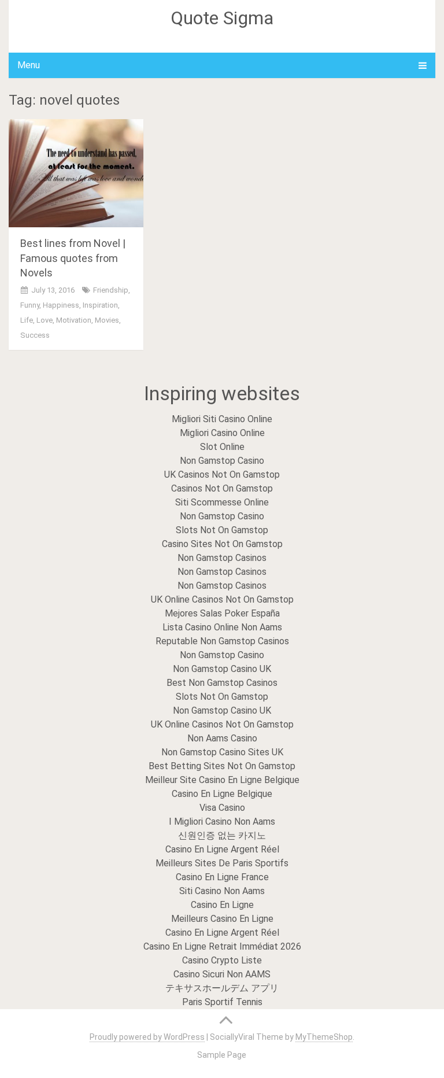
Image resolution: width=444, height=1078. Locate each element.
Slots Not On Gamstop (222, 530)
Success (35, 335)
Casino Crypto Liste (222, 960)
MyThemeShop (324, 1037)
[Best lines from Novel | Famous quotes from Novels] (76, 173)
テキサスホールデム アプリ (222, 988)
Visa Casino (222, 807)
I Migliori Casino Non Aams (222, 821)
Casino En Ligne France (222, 877)
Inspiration (100, 305)
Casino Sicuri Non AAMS (222, 974)
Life (26, 320)
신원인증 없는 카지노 (222, 835)
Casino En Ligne (222, 904)
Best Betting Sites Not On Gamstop (222, 765)
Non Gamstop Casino (222, 460)
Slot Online (222, 446)
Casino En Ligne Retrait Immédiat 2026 (222, 946)
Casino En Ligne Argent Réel (222, 849)
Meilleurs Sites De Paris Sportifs (222, 863)
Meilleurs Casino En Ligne (222, 918)
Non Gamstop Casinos (222, 557)
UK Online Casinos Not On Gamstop (222, 599)
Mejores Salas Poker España (222, 613)
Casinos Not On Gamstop (222, 488)
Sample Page (221, 1054)
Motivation (73, 320)
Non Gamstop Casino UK (222, 668)
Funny (29, 305)
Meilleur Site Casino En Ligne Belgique (222, 779)
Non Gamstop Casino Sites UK (222, 752)
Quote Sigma (222, 18)
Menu (28, 65)
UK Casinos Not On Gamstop (222, 474)
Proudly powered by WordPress (147, 1037)
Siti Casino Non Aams (222, 890)
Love (44, 320)
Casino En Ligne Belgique (222, 793)
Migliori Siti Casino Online (222, 419)
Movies (107, 320)
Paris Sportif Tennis (222, 1001)
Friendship (110, 290)
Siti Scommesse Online (222, 502)
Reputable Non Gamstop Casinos (222, 641)
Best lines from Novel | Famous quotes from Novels (72, 257)
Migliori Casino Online (222, 432)
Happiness (61, 305)
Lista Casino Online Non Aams (222, 627)
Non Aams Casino (222, 738)
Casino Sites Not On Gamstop (222, 543)
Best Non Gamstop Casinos (222, 682)
